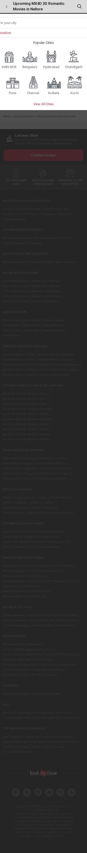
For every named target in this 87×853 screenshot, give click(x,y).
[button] (6, 6)
